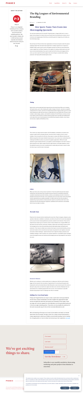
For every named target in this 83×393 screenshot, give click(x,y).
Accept (64, 387)
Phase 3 (17, 24)
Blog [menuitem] (70, 3)
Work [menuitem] (50, 3)
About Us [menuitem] (64, 3)
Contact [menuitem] (75, 3)
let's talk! (68, 318)
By (32, 22)
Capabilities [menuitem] (57, 3)
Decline (74, 387)
